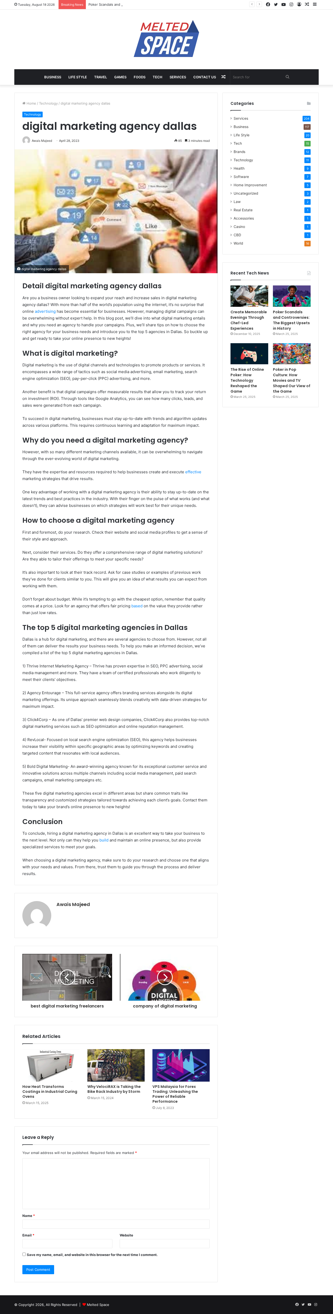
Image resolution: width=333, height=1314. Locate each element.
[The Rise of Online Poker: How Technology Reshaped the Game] (249, 354)
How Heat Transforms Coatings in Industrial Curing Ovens (49, 1091)
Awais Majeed (73, 904)
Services (178, 77)
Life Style (77, 77)
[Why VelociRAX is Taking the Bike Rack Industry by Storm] (116, 1065)
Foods (139, 77)
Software (241, 177)
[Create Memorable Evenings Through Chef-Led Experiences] (249, 296)
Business (52, 77)
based (137, 605)
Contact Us (204, 77)
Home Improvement (250, 185)
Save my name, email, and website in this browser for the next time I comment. (92, 1255)
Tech (157, 77)
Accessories (244, 218)
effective (193, 471)
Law (237, 202)
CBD (237, 235)
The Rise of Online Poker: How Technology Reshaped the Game (247, 380)
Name (28, 1216)
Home (30, 103)
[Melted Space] (166, 39)
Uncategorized (246, 193)
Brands (239, 152)
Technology (48, 103)
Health (239, 168)
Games (120, 77)
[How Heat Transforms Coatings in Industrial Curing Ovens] (51, 1065)
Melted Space (98, 1305)
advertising (46, 311)
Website (126, 1235)
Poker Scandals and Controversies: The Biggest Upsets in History (141, 4)
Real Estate (243, 210)
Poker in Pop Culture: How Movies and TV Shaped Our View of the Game (291, 380)
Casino (239, 227)
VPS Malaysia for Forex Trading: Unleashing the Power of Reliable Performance (175, 1094)
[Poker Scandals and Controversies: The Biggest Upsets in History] (292, 296)
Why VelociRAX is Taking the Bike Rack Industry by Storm (114, 1089)
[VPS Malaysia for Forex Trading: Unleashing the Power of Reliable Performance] (181, 1065)
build (104, 840)
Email (28, 1235)
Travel (100, 77)
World (238, 243)
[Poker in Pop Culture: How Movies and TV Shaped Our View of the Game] (292, 354)
